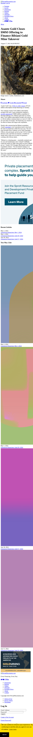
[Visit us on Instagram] (9, 21)
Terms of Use (8, 699)
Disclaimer (7, 702)
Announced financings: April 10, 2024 (12, 650)
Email (25, 103)
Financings (7, 9)
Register (3, 3)
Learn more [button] (12, 729)
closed (23, 106)
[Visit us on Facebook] (10, 21)
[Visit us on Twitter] (5, 21)
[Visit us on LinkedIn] (11, 21)
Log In (8, 3)
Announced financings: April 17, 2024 (12, 239)
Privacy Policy (8, 700)
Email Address (5, 710)
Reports (6, 11)
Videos (6, 13)
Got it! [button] (5, 734)
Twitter (12, 103)
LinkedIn (18, 103)
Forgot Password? (6, 720)
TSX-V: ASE (16, 106)
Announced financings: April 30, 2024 (12, 236)
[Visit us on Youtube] (7, 21)
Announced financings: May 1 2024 (11, 232)
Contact (6, 19)
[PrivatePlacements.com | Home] (8, 1)
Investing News (8, 16)
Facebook (5, 103)
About (6, 18)
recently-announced (6, 114)
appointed (8, 127)
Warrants (7, 14)
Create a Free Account (7, 717)
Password (3, 712)
